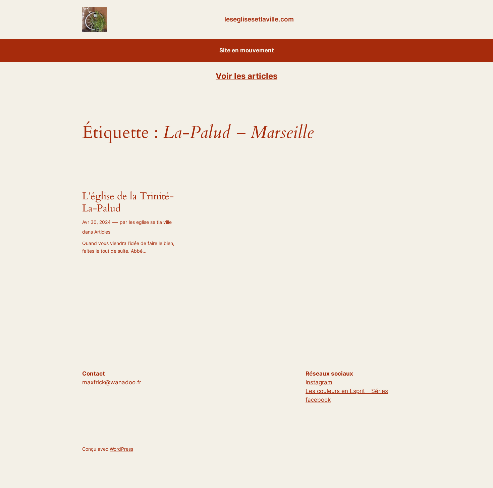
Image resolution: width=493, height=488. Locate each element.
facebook (318, 399)
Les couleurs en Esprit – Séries (347, 391)
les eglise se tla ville (150, 222)
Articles (102, 232)
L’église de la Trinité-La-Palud (128, 202)
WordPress (121, 449)
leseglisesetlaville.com (259, 19)
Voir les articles (246, 76)
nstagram (319, 382)
